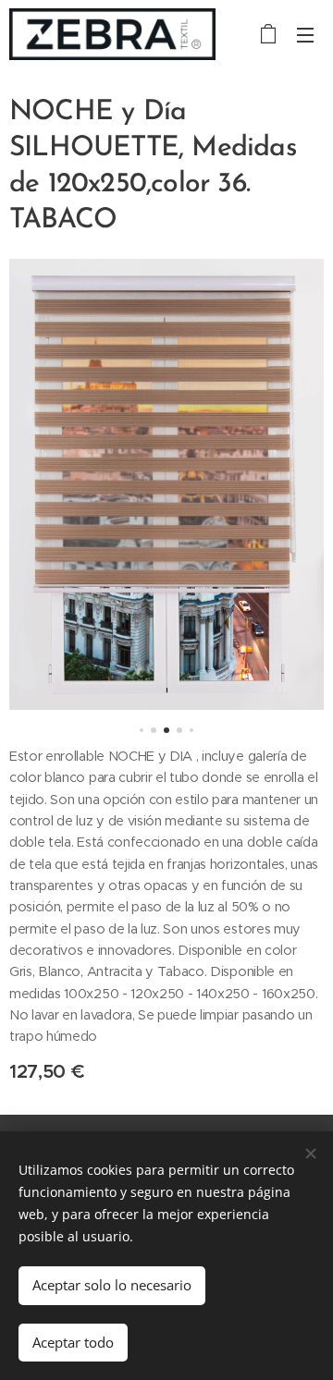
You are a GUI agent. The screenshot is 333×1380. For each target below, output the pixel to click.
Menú (305, 34)
